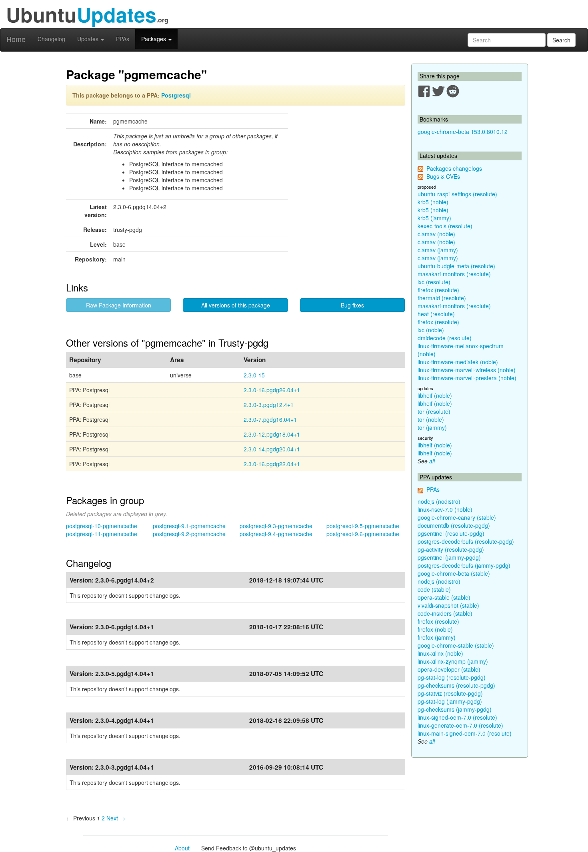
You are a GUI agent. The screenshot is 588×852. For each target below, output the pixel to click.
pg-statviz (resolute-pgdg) (450, 693)
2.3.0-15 (254, 375)
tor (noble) (431, 419)
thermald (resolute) (442, 298)
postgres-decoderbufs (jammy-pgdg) (464, 565)
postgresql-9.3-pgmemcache (276, 526)
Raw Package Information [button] (118, 305)
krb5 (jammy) (434, 218)
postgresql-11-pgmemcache (101, 534)
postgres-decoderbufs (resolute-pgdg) (466, 541)
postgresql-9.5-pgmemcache (362, 526)
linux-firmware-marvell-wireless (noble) (467, 370)
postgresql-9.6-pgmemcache (362, 534)
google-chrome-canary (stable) (457, 517)
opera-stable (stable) (444, 597)
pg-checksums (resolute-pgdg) (456, 685)
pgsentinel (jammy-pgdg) (449, 557)
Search (561, 40)
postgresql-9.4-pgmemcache (276, 534)
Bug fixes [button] (352, 305)
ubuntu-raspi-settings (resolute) (457, 194)
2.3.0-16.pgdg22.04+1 (272, 464)
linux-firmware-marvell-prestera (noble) (467, 378)
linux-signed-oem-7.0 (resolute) (457, 717)
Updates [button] (88, 39)
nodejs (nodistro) (439, 501)
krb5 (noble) (433, 202)
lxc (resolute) (434, 282)
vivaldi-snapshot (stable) (448, 605)
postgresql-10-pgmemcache (101, 526)
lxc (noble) (431, 330)
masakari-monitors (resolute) (454, 274)
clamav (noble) (436, 234)
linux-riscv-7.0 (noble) (445, 509)
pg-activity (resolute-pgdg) (451, 549)
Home (16, 39)
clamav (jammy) (438, 250)
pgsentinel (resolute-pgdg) (451, 533)
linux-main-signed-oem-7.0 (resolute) (465, 733)
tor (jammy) (432, 427)
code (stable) (434, 589)
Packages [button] (154, 39)
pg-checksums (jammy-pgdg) (455, 709)
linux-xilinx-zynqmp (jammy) (453, 661)
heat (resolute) (436, 314)
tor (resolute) (434, 411)
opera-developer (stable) (449, 669)
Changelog (51, 39)
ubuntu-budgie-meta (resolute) (456, 266)
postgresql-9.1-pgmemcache (189, 526)
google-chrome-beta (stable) (454, 573)
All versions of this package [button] (235, 305)
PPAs (122, 39)
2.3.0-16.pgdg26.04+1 (272, 390)
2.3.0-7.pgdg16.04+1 (270, 419)
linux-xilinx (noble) (440, 653)
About (182, 848)
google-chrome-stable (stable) (456, 645)
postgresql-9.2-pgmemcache (189, 534)
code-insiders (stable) (445, 613)
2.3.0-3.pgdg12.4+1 (269, 405)
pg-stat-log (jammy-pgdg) (450, 701)
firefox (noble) (435, 629)
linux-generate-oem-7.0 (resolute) (460, 725)
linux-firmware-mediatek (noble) (458, 362)
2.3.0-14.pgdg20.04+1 (272, 449)
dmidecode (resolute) (445, 338)
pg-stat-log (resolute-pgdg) (452, 677)
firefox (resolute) (438, 290)
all (432, 461)
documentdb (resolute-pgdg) (454, 525)
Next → (115, 818)
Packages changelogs (454, 168)
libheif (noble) (435, 395)
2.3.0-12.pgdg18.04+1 (272, 434)
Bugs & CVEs (443, 176)
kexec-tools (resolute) (445, 226)
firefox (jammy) (437, 637)
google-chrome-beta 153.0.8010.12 (463, 132)
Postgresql (176, 95)
